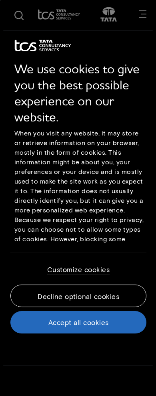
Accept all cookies (78, 322)
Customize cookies (78, 269)
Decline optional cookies (78, 296)
